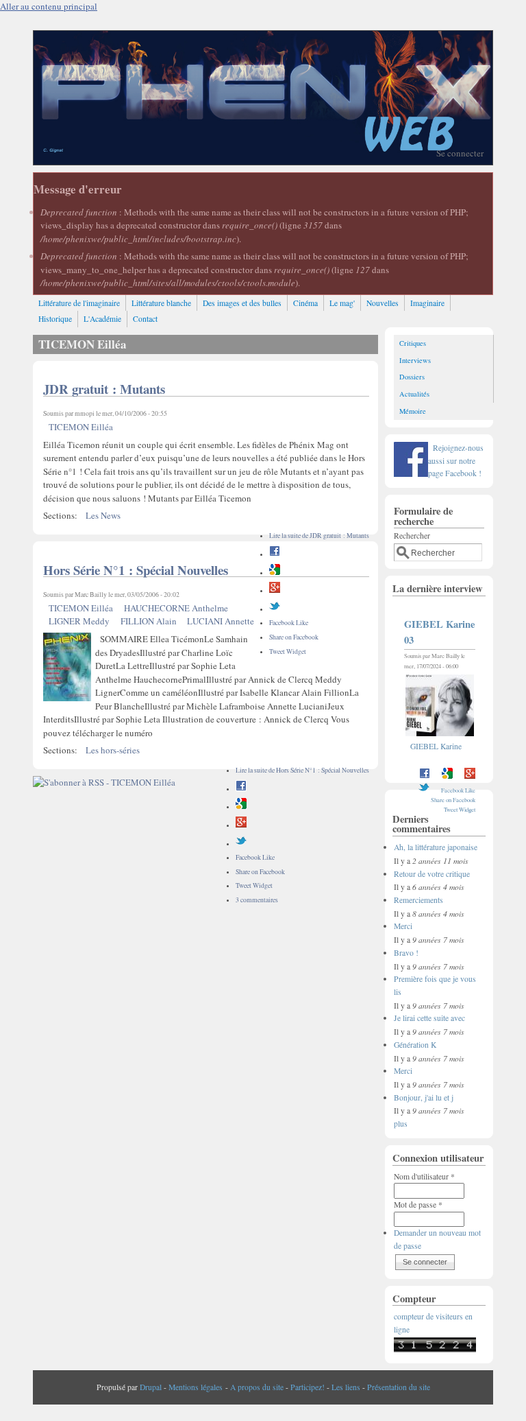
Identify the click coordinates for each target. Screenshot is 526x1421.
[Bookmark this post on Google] (274, 572)
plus (401, 1123)
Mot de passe (418, 1204)
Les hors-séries (113, 750)
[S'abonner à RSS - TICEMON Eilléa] (104, 782)
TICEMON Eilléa (81, 427)
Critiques (412, 343)
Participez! (307, 1387)
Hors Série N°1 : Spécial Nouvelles (135, 570)
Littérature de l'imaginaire (79, 303)
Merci (403, 926)
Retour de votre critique (432, 874)
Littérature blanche (161, 303)
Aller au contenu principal (48, 6)
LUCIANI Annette (220, 621)
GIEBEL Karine (436, 746)
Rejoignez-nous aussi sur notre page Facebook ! (456, 460)
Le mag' (342, 303)
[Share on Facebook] (274, 554)
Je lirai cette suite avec (429, 1018)
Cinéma (305, 303)
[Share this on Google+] (274, 590)
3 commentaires (257, 899)
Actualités (414, 394)
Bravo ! (406, 953)
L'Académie (102, 319)
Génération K (415, 1045)
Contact (145, 319)
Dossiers (412, 376)
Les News (103, 515)
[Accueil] (263, 161)
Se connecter (460, 153)
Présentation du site (398, 1387)
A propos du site (257, 1387)
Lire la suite (319, 535)
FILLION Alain (149, 621)
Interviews (415, 360)
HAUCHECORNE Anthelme (176, 608)
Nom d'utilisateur (424, 1176)
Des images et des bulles (242, 303)
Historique (55, 319)
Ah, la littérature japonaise (435, 847)
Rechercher (412, 535)
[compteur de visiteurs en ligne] (435, 1349)
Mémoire (412, 411)
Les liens (345, 1387)
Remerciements (418, 900)
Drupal (151, 1387)
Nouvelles (382, 303)
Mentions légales (195, 1387)
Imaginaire (427, 303)
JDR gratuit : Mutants (104, 388)
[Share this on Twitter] (274, 608)
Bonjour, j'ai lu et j (423, 1097)
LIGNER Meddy (79, 621)
